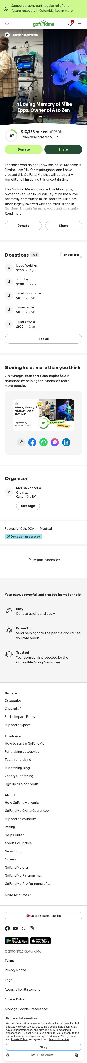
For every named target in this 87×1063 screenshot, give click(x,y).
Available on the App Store (40, 940)
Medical (46, 528)
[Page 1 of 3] (40, 116)
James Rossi (25, 307)
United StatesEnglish (45, 915)
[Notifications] (70, 23)
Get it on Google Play (17, 940)
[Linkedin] (66, 442)
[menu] (80, 23)
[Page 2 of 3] (44, 116)
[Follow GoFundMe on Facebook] (7, 928)
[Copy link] (21, 442)
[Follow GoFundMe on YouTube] (15, 928)
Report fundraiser (46, 560)
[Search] (7, 23)
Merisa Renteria (28, 488)
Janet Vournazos (28, 293)
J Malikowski (25, 322)
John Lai (22, 279)
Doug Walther (26, 265)
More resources (17, 895)
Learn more (64, 10)
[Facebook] (32, 442)
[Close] (80, 9)
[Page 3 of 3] (47, 116)
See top (73, 254)
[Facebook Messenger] (55, 442)
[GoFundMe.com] (43, 23)
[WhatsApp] (43, 442)
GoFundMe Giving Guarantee (38, 662)
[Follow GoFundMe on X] (23, 928)
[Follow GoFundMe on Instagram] (32, 928)
